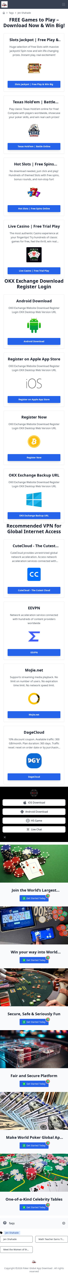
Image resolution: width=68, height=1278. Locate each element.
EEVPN (34, 607)
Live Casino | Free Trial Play (34, 226)
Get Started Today (34, 899)
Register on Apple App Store (34, 358)
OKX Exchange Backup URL (34, 475)
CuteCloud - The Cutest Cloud (34, 545)
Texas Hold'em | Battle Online (34, 101)
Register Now (34, 417)
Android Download (34, 300)
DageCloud (34, 732)
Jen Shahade (24, 12)
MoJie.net (34, 670)
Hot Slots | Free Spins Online (34, 164)
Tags (11, 12)
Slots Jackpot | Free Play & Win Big (34, 39)
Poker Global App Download (37, 1268)
